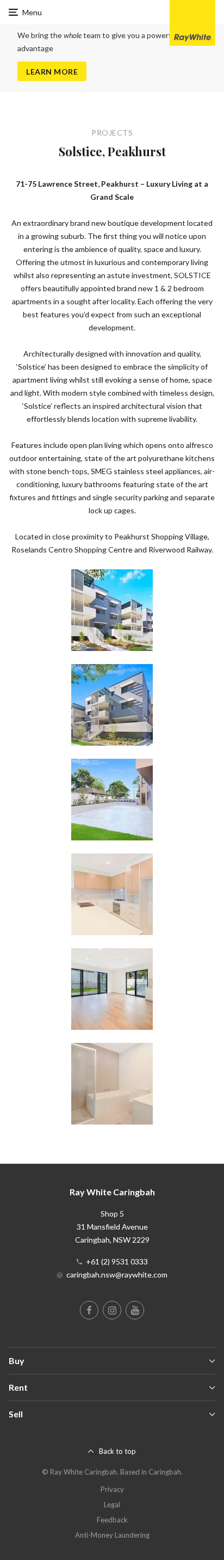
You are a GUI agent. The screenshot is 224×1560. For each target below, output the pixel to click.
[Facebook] (89, 1310)
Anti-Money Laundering (112, 1535)
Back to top (117, 1451)
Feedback (112, 1519)
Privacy (112, 1489)
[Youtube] (135, 1310)
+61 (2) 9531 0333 (117, 1261)
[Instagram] (112, 1310)
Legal (112, 1504)
